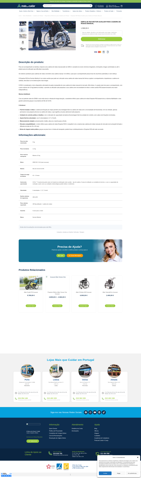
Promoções (119, 11)
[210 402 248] (103, 399)
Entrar (110, 6)
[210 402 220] (45, 399)
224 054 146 (23, 398)
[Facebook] (86, 412)
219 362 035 (81, 398)
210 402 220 (52, 398)
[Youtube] (95, 412)
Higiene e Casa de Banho (42, 11)
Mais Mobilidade (55, 11)
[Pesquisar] (90, 5)
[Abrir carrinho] (121, 6)
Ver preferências (132, 473)
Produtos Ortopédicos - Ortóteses (93, 11)
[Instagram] (90, 412)
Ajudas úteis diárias (77, 11)
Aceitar (105, 473)
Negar (118, 473)
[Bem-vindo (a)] (107, 6)
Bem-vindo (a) (112, 5)
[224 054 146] (16, 399)
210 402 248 (110, 398)
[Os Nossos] (96, 6)
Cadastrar (117, 6)
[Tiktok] (104, 412)
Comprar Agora (31, 305)
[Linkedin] (99, 412)
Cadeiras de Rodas (38, 15)
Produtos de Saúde (108, 11)
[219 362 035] (74, 399)
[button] (138, 457)
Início (20, 15)
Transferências (66, 11)
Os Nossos (101, 5)
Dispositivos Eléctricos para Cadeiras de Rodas (57, 15)
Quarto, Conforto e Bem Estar (26, 11)
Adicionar (101, 39)
